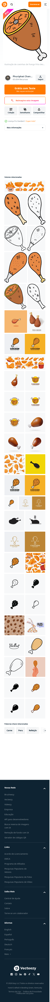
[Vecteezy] (4, 4)
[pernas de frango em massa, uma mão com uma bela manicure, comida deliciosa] (14, 935)
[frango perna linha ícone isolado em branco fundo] (14, 831)
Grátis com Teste (25, 89)
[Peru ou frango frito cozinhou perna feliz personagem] (14, 468)
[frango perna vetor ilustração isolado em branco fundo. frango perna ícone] (11, 695)
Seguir (40, 79)
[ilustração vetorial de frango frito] (14, 977)
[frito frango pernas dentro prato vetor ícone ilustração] (14, 956)
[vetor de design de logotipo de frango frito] (14, 489)
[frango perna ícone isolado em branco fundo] (14, 852)
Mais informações (14, 127)
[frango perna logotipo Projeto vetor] (24, 432)
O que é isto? (30, 121)
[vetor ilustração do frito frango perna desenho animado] (15, 385)
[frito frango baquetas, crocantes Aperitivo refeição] (13, 409)
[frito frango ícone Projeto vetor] (14, 656)
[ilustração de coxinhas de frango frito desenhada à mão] (15, 209)
